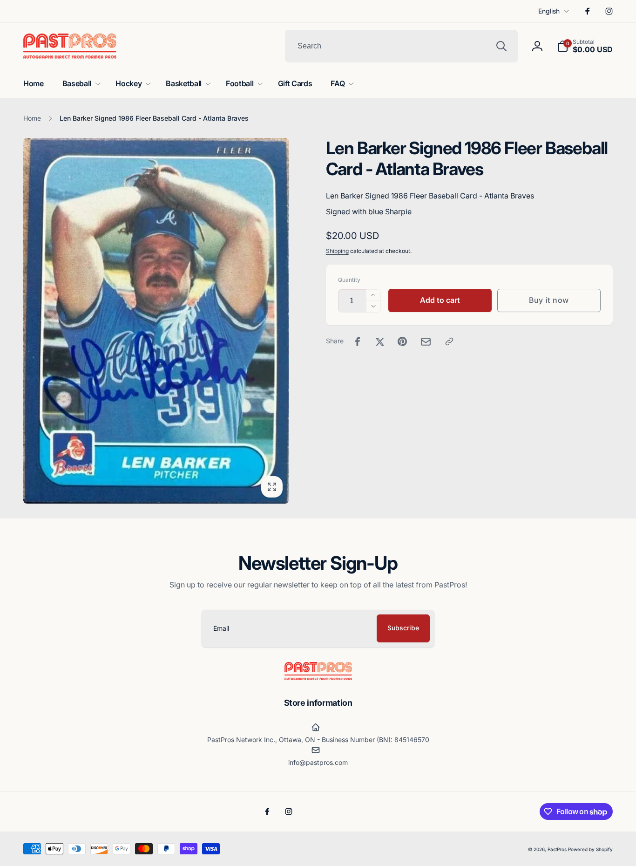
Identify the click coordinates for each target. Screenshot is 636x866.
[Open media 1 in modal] (156, 321)
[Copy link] (449, 341)
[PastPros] (318, 677)
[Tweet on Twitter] (380, 341)
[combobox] (401, 46)
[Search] (501, 46)
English (549, 11)
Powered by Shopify (590, 849)
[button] (585, 46)
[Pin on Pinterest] (402, 341)
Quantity (349, 280)
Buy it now (549, 300)
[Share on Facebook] (357, 341)
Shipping (337, 250)
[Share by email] (426, 342)
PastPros (557, 849)
